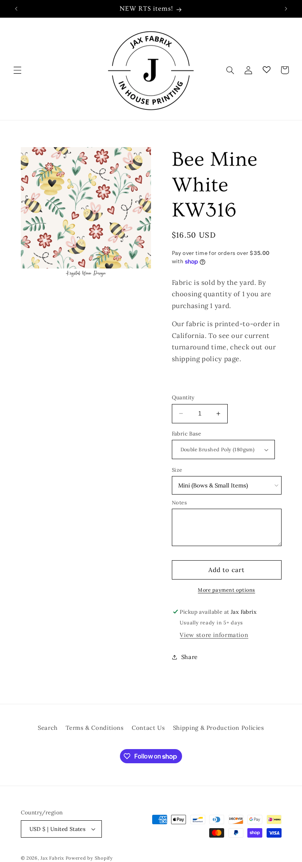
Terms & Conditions (94, 727)
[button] (17, 70)
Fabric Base (186, 433)
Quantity (183, 397)
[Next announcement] (286, 8)
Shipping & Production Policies (218, 727)
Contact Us (148, 727)
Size (177, 470)
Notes (179, 502)
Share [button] (189, 657)
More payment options (226, 590)
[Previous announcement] (16, 8)
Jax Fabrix (52, 858)
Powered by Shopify (89, 858)
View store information (214, 635)
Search (48, 727)
